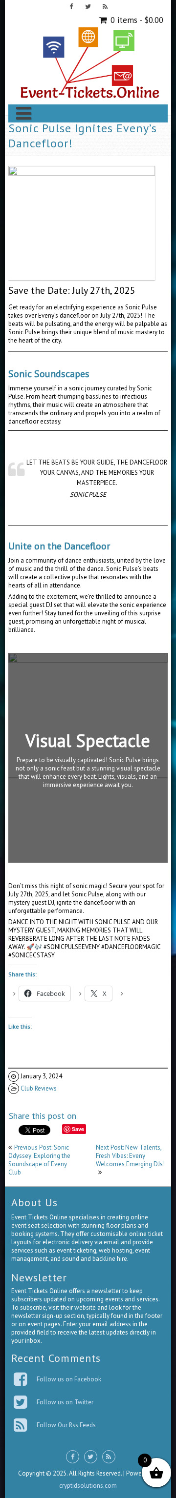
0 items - (135, 20)
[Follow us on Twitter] (88, 7)
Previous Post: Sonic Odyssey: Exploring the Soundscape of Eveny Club (39, 1159)
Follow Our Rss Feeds (66, 1425)
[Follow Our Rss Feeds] (21, 1425)
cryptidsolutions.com (88, 1485)
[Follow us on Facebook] (71, 7)
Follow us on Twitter (65, 1402)
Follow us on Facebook (69, 1379)
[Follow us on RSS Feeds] (105, 7)
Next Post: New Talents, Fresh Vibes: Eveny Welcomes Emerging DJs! (130, 1155)
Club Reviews (39, 1088)
